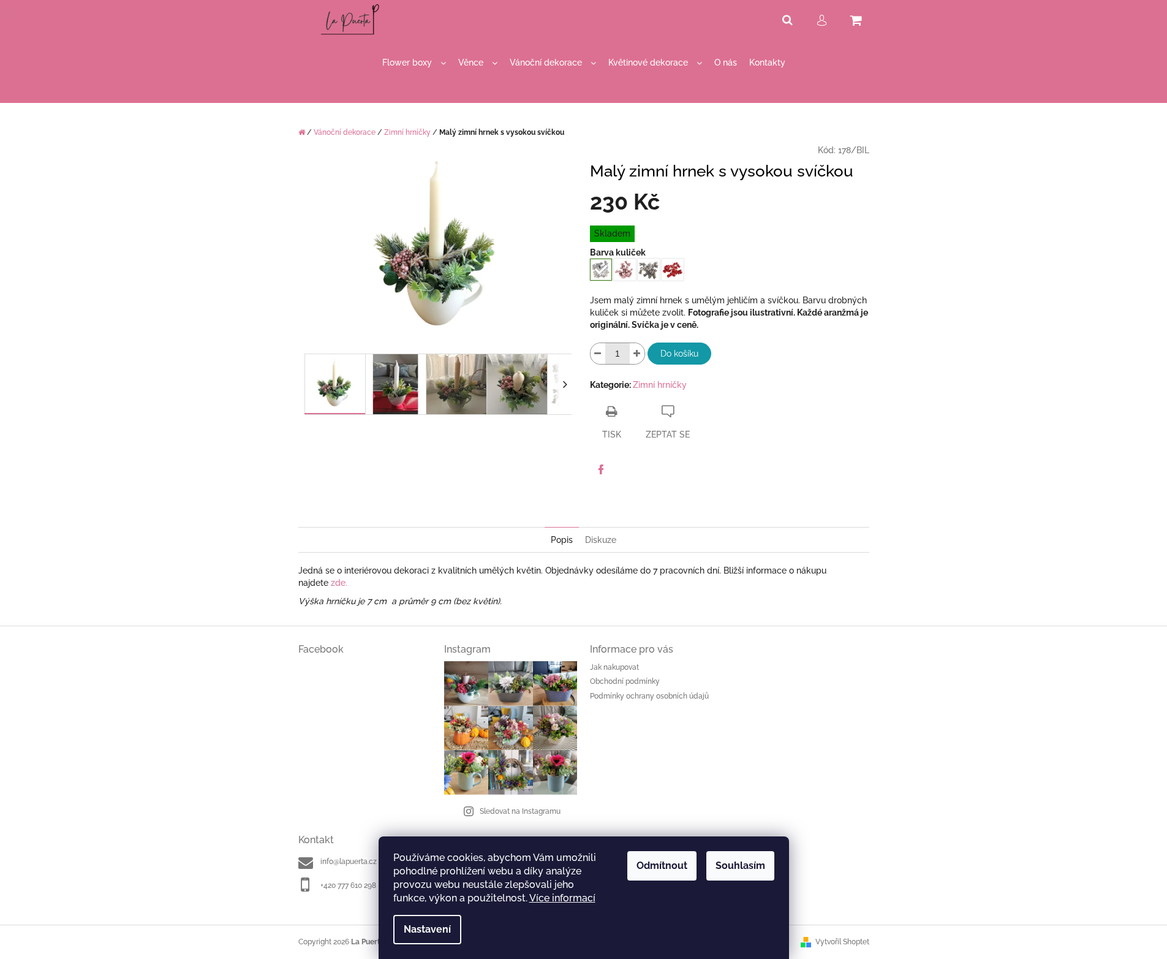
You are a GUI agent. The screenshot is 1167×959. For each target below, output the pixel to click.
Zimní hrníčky (660, 385)
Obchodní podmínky (625, 681)
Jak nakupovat (614, 667)
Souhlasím (740, 865)
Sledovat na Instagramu (520, 811)
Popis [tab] (562, 540)
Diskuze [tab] (600, 540)
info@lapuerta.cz (348, 861)
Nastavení (427, 929)
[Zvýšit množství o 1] (637, 353)
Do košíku (679, 353)
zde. (339, 583)
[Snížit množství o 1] (598, 353)
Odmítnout (661, 865)
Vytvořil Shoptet (842, 942)
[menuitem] (414, 63)
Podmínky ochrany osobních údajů (649, 696)
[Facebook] (601, 469)
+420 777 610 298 (348, 885)
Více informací (562, 898)
